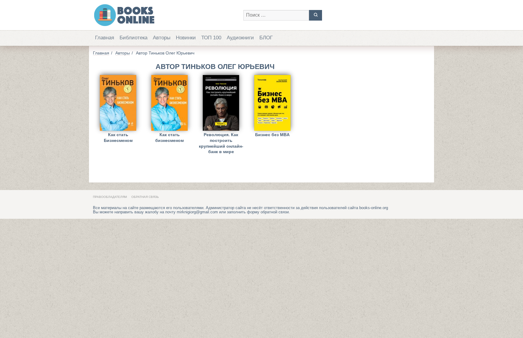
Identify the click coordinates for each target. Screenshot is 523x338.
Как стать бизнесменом (169, 137)
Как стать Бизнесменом (118, 137)
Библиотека (133, 38)
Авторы (161, 38)
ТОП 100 (211, 38)
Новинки (186, 38)
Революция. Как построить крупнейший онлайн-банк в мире (221, 139)
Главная (104, 38)
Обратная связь (145, 197)
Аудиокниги (240, 38)
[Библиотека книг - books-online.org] (165, 15)
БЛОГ (266, 38)
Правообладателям (110, 197)
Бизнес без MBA (272, 134)
